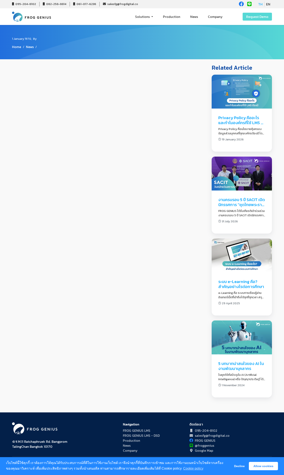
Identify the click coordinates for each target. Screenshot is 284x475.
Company (215, 16)
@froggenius (204, 445)
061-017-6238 (86, 4)
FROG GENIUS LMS (136, 430)
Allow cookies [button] (263, 466)
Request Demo (257, 16)
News (194, 16)
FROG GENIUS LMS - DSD (141, 435)
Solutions (143, 16)
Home (16, 46)
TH (260, 4)
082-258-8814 (56, 4)
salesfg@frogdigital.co (122, 4)
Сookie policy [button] (193, 468)
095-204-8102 (25, 4)
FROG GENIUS (205, 440)
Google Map (204, 450)
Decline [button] (239, 466)
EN (268, 4)
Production (171, 16)
